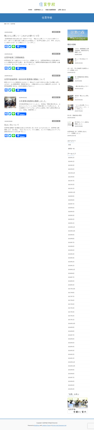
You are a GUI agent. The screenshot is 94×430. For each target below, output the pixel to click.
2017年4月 (71, 308)
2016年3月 (71, 350)
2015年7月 (71, 377)
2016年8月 (71, 331)
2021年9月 (71, 177)
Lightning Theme (46, 425)
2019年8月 (71, 238)
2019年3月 (71, 258)
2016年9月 (71, 327)
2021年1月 (71, 188)
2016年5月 (71, 342)
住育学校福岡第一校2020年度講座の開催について (24, 79)
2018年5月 (71, 281)
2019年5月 (71, 250)
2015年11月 (71, 362)
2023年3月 (71, 165)
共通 (69, 144)
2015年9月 (71, 370)
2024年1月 (71, 161)
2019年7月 (71, 242)
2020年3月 (71, 215)
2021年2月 (71, 184)
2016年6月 (71, 339)
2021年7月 (71, 180)
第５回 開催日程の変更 (74, 115)
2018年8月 (71, 273)
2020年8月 (71, 200)
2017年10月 (71, 288)
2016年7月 (71, 335)
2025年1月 (71, 157)
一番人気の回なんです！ (82, 86)
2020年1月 (71, 223)
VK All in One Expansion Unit (59, 425)
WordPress (37, 425)
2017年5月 (71, 304)
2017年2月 (71, 316)
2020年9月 (71, 196)
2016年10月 (71, 323)
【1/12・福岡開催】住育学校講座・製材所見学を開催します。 (82, 50)
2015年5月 (71, 385)
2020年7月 (71, 204)
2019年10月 (71, 231)
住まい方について (11, 125)
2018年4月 (71, 285)
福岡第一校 (56, 32)
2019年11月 (71, 227)
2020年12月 (71, 192)
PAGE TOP (90, 415)
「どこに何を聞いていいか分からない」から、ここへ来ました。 (82, 106)
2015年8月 (71, 373)
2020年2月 (71, 219)
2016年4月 (71, 346)
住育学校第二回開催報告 (14, 57)
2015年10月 (71, 366)
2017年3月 (71, 312)
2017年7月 (71, 296)
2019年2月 (71, 261)
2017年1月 (71, 319)
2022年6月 (71, 169)
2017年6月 (71, 300)
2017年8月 (71, 292)
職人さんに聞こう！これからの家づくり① (21, 36)
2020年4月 (71, 211)
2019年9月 (71, 234)
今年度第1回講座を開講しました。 (33, 101)
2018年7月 (71, 277)
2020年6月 (71, 207)
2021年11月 (71, 173)
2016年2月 (71, 354)
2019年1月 (71, 265)
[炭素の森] (77, 35)
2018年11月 (71, 269)
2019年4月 (71, 254)
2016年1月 (71, 358)
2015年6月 (71, 381)
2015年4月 (71, 389)
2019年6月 (71, 246)
